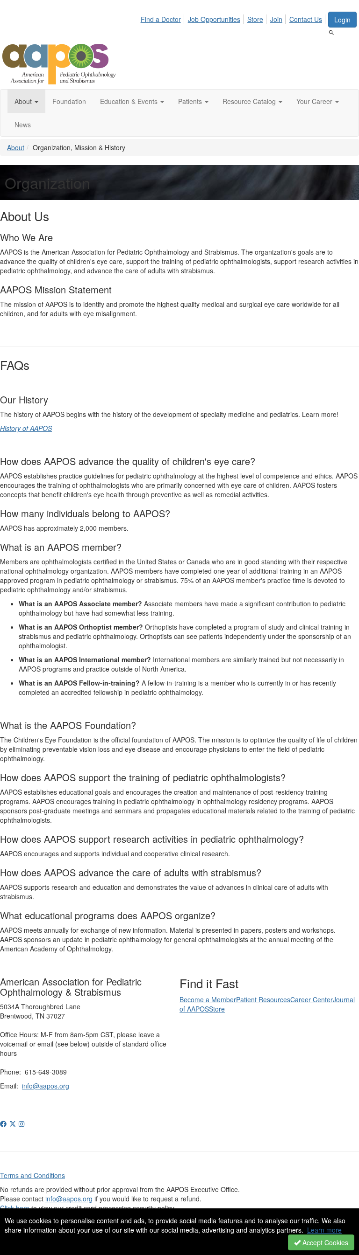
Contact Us (305, 19)
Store (255, 19)
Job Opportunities (214, 19)
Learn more (324, 1229)
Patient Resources (263, 999)
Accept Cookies (324, 1242)
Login (342, 19)
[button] (26, 101)
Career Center (311, 999)
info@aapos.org (45, 1085)
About (15, 147)
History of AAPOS (26, 428)
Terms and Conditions (32, 1175)
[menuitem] (163, 18)
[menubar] (234, 18)
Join (276, 19)
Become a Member (208, 999)
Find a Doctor (161, 19)
